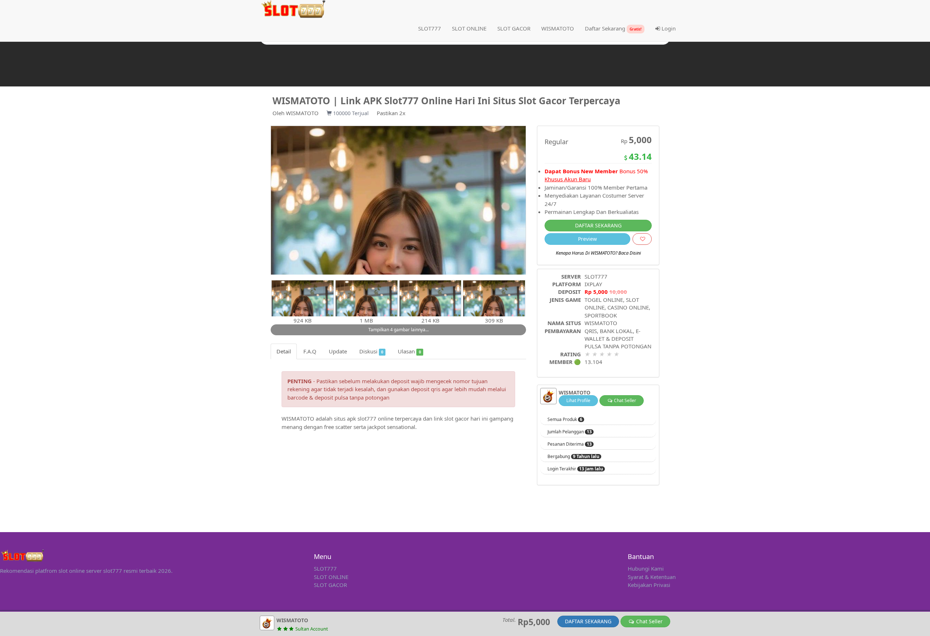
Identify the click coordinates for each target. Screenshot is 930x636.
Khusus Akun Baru (568, 179)
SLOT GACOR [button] (513, 28)
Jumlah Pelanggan (569, 432)
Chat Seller (624, 400)
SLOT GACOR (330, 584)
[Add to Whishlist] (642, 239)
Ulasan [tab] (409, 351)
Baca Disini (629, 253)
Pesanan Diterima (569, 444)
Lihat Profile (578, 400)
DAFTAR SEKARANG (598, 225)
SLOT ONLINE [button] (469, 28)
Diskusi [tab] (371, 351)
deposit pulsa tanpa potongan (352, 397)
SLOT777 (429, 28)
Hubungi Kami (646, 568)
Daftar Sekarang (613, 28)
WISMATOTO (302, 113)
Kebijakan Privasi (649, 584)
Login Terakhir (575, 469)
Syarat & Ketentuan (652, 576)
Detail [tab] (283, 351)
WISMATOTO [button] (557, 28)
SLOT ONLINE (331, 576)
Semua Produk (564, 419)
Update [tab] (338, 351)
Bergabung (573, 456)
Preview (587, 238)
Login (668, 28)
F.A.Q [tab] (309, 351)
